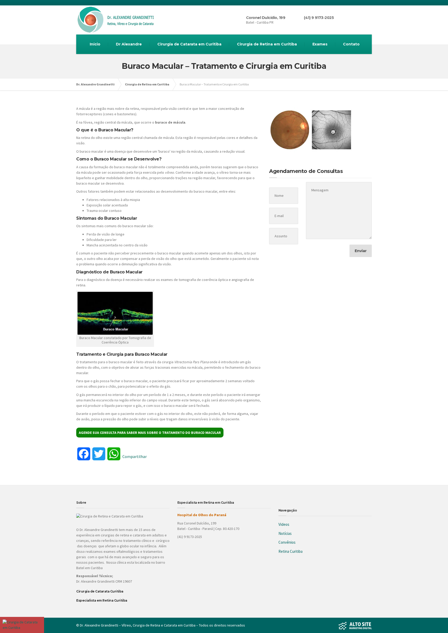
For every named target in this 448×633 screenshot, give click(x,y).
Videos (283, 524)
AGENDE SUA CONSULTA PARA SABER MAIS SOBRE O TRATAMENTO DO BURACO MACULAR (150, 432)
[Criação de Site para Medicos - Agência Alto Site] (355, 625)
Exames (319, 44)
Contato (351, 44)
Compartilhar (134, 456)
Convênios (287, 542)
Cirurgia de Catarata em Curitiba (189, 44)
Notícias (285, 533)
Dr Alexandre (129, 44)
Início (95, 44)
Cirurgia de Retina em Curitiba (267, 44)
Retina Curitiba (290, 551)
